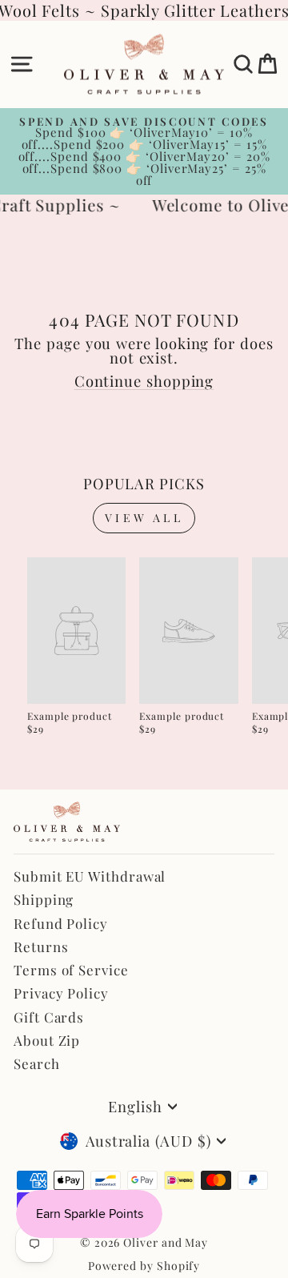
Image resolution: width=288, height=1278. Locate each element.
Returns (41, 946)
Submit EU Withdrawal (90, 876)
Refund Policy (61, 923)
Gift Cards (49, 1017)
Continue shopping (144, 381)
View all (144, 517)
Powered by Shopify (144, 1265)
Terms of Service (71, 970)
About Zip (47, 1040)
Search (37, 1063)
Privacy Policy (61, 993)
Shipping (44, 899)
